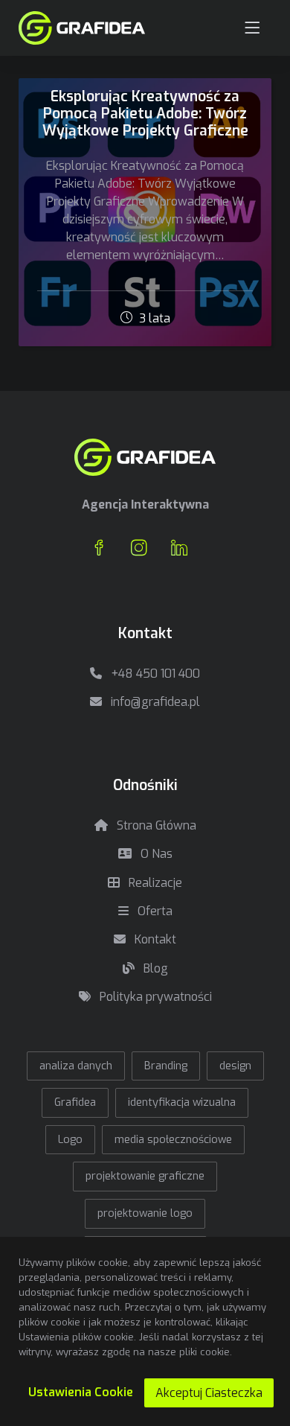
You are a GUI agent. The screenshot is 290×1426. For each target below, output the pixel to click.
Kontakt (154, 939)
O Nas (155, 854)
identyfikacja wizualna (182, 1102)
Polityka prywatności (154, 997)
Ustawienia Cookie (80, 1392)
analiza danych (75, 1066)
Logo (70, 1140)
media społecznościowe (173, 1140)
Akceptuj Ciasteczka (208, 1393)
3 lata (153, 318)
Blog (154, 968)
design (235, 1066)
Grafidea (75, 1102)
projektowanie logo (145, 1213)
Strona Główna (155, 825)
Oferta (154, 911)
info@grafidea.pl (154, 702)
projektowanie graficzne (145, 1176)
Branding (165, 1066)
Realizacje (154, 883)
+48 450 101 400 (154, 673)
